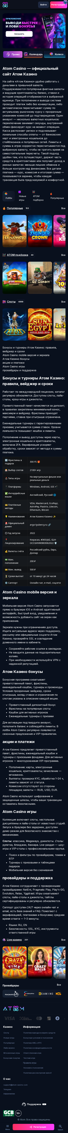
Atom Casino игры (14, 366)
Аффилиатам (9, 1094)
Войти (43, 4)
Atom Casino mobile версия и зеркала (26, 355)
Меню (7, 1129)
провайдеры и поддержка (19, 370)
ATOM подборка (38, 198)
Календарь (36, 54)
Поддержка (34, 1104)
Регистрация (58, 4)
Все (63, 208)
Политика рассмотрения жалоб (37, 1073)
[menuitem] (12, 1032)
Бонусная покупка (11, 1058)
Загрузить (19, 34)
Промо (16, 54)
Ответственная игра (32, 1053)
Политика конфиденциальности (37, 1048)
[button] (55, 40)
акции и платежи (13, 362)
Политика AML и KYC (32, 1043)
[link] (12, 994)
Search (60, 1130)
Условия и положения (33, 1068)
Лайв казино (9, 1048)
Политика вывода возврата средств (39, 1033)
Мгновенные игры (11, 1053)
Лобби (8, 198)
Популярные (57, 198)
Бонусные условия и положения (38, 1038)
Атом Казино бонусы (16, 358)
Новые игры (22, 198)
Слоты (6, 1033)
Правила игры (29, 1063)
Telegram (7, 1089)
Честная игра (29, 1058)
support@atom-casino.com (15, 1085)
